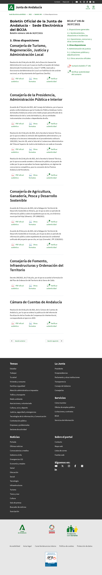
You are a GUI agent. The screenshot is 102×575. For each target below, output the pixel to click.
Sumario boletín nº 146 (81, 65)
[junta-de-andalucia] (93, 2)
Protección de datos (84, 546)
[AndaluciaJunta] (87, 2)
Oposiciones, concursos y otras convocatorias (79, 40)
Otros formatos (33, 80)
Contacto (57, 2)
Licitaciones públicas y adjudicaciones (78, 53)
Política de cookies (66, 546)
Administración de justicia (79, 48)
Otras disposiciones (76, 45)
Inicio (32, 7)
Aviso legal (27, 546)
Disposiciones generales (78, 29)
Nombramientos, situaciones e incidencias (77, 34)
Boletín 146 (38, 14)
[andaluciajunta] (80, 2)
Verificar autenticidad (52, 80)
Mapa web (66, 2)
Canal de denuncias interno (45, 546)
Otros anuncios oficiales (79, 58)
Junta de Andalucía (12, 7)
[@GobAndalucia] (77, 2)
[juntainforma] (90, 2)
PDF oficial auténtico (17, 80)
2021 (30, 14)
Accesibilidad (15, 546)
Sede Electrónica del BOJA (17, 14)
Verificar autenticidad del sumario (80, 73)
